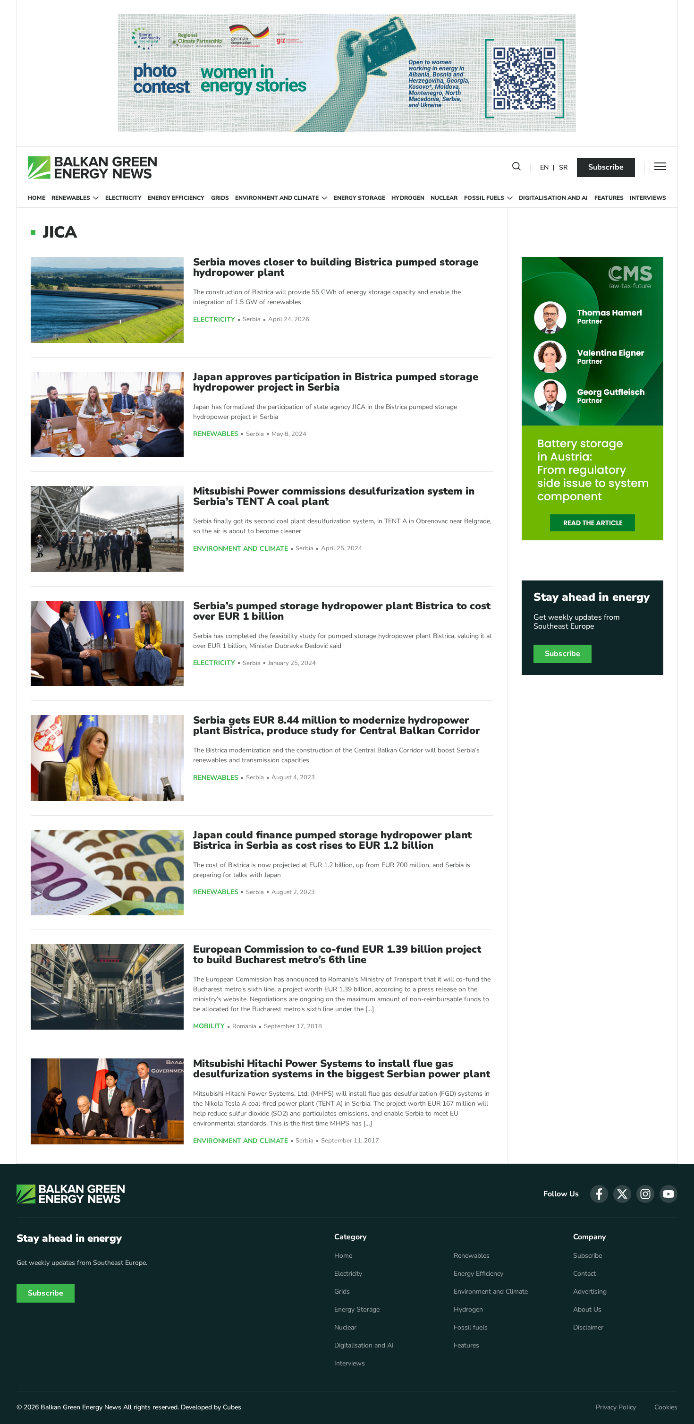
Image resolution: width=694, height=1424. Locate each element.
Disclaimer (588, 1327)
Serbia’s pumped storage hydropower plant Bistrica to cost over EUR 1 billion (342, 611)
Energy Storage (359, 198)
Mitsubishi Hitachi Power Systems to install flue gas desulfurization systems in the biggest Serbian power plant (341, 1068)
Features (609, 198)
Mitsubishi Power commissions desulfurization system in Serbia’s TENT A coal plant (333, 496)
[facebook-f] (599, 1194)
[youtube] (668, 1194)
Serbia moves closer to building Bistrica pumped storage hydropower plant (335, 267)
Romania (244, 1026)
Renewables (70, 198)
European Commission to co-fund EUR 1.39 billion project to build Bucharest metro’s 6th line (337, 954)
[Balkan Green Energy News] (92, 167)
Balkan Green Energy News (81, 1407)
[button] (516, 168)
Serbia (252, 319)
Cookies (665, 1407)
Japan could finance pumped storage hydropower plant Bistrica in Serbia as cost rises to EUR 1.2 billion (332, 840)
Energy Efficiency (176, 198)
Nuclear (444, 198)
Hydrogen (407, 198)
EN (544, 168)
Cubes (232, 1407)
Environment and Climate (277, 198)
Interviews (648, 198)
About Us (587, 1309)
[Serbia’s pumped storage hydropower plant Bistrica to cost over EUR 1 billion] (107, 643)
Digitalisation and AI (553, 198)
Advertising (590, 1292)
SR (563, 168)
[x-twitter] (622, 1194)
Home (36, 198)
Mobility (209, 1026)
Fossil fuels (484, 198)
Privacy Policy (616, 1407)
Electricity (123, 198)
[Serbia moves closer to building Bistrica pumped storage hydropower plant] (107, 299)
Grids (220, 198)
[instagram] (645, 1194)
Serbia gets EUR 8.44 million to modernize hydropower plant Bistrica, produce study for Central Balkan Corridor (336, 725)
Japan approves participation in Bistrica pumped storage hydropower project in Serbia (335, 382)
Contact (584, 1274)
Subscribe (606, 167)
